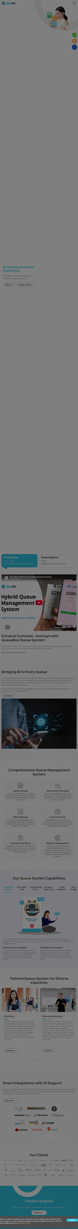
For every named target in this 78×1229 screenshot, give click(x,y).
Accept (72, 1220)
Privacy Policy (25, 1223)
